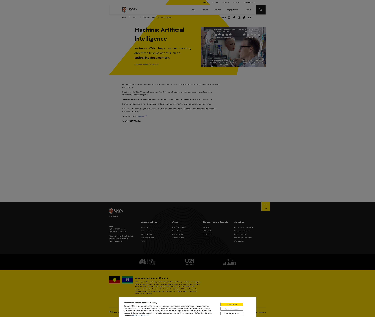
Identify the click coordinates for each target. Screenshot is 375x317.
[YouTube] (249, 17)
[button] (265, 206)
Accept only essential (231, 309)
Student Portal (177, 234)
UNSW (124, 18)
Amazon (142, 116)
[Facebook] (234, 17)
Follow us (114, 312)
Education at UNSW (147, 238)
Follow (223, 18)
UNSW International (179, 227)
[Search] (261, 9)
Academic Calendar (178, 238)
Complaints (262, 312)
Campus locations (240, 234)
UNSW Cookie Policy (141, 315)
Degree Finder (177, 231)
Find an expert (146, 231)
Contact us (144, 227)
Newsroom (206, 227)
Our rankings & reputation (244, 227)
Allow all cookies (232, 304)
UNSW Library (239, 241)
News (134, 18)
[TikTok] (244, 17)
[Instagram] (239, 17)
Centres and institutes (243, 238)
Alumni (143, 241)
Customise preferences (232, 313)
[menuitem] (193, 10)
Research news (208, 234)
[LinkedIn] (229, 17)
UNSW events (207, 231)
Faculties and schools (242, 231)
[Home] (129, 10)
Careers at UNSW (146, 234)
